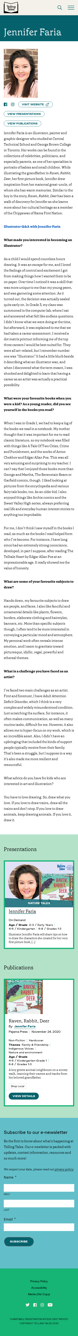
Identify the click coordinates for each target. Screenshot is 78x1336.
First (7, 1194)
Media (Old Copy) (39, 1294)
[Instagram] (12, 104)
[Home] (11, 7)
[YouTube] (50, 1305)
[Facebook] (5, 104)
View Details (23, 1096)
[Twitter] (28, 1305)
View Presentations (24, 114)
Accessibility (39, 1287)
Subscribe (19, 1241)
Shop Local (17, 1086)
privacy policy (64, 1169)
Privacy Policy (39, 1281)
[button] (60, 7)
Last (6, 1210)
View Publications (22, 123)
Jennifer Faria (25, 1026)
